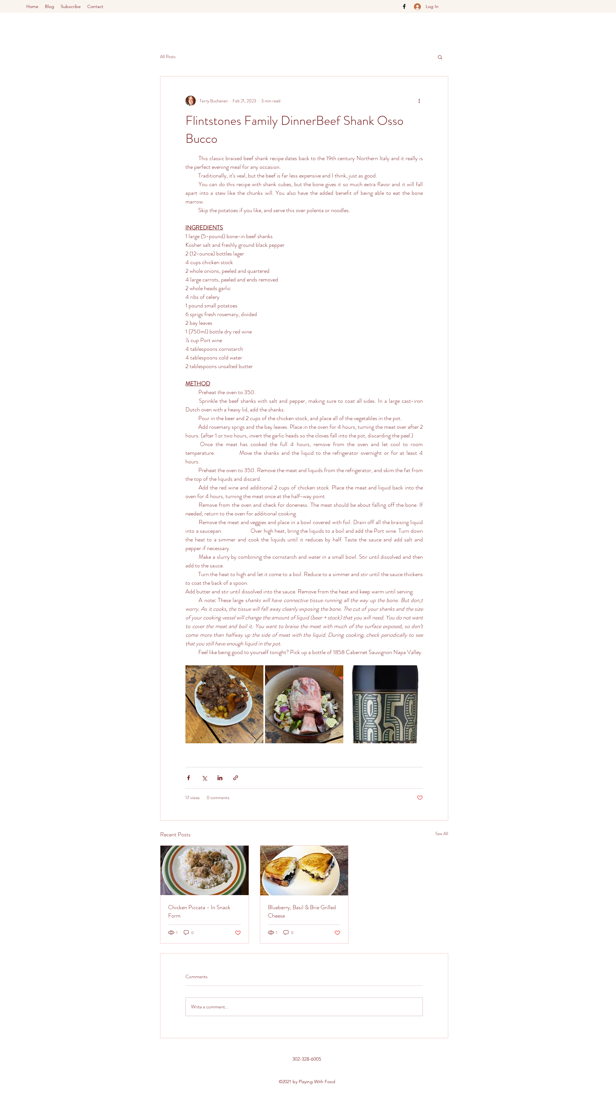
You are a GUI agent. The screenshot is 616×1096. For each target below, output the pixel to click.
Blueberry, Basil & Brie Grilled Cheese (302, 911)
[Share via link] (236, 778)
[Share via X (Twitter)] (204, 778)
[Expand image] (224, 704)
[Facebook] (404, 6)
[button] (440, 56)
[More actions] (419, 101)
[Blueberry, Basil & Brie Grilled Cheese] (304, 870)
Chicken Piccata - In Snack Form (199, 911)
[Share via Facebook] (188, 778)
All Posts (167, 57)
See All (441, 833)
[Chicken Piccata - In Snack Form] (204, 870)
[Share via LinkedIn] (220, 778)
